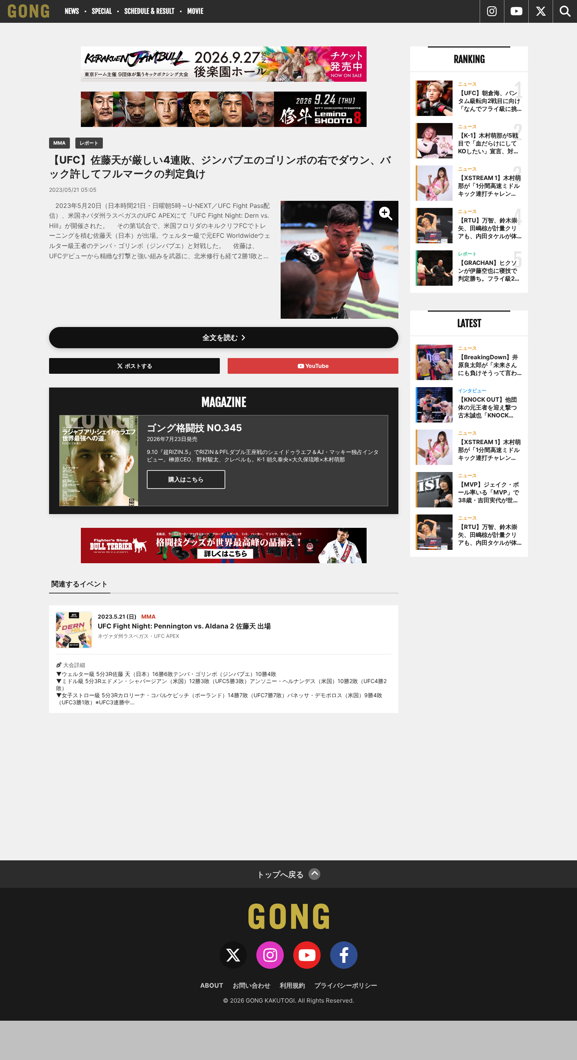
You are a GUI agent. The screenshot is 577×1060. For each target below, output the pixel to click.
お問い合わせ (251, 985)
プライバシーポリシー (345, 985)
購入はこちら (186, 479)
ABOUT (211, 985)
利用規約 (292, 985)
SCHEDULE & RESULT (149, 11)
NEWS (72, 11)
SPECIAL (101, 11)
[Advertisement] (223, 782)
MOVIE (195, 11)
